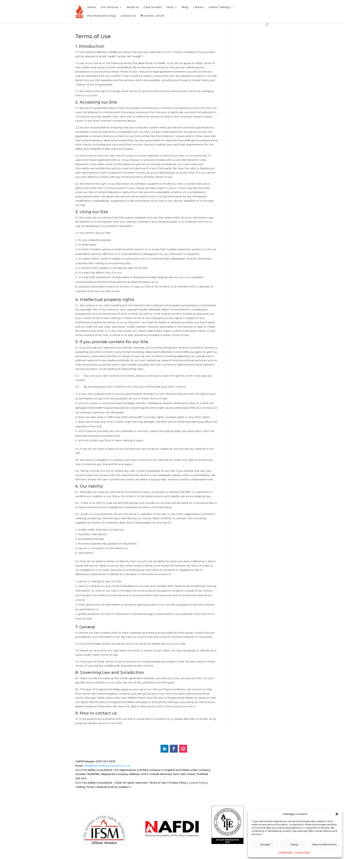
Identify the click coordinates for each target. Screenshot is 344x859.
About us (132, 7)
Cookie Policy (285, 852)
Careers (198, 7)
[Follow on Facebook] (174, 749)
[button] (337, 814)
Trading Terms (84, 787)
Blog (185, 7)
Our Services (109, 7)
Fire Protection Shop (101, 16)
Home (91, 7)
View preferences (324, 844)
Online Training (219, 7)
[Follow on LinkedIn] (164, 749)
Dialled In (125, 787)
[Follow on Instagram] (183, 749)
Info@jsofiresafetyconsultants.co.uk (107, 765)
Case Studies (153, 7)
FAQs (170, 7)
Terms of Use (157, 782)
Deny (294, 844)
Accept (265, 844)
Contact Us (128, 16)
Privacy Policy (302, 852)
